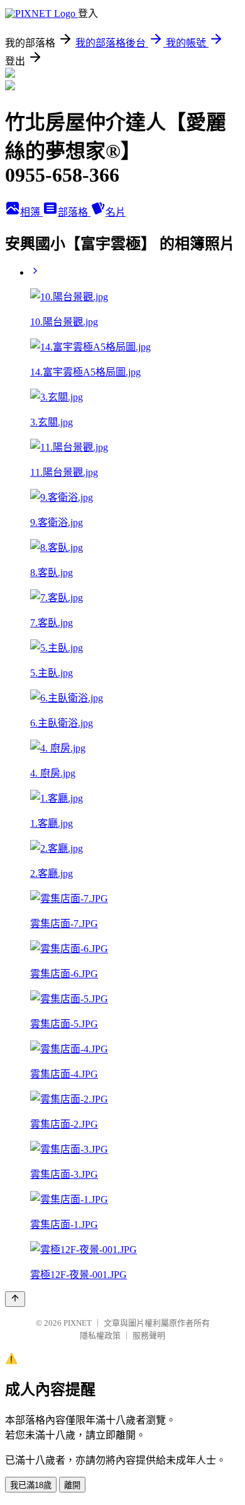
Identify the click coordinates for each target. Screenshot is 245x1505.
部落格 (74, 212)
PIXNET (77, 1323)
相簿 (31, 212)
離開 (72, 1485)
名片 (116, 212)
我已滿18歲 (31, 1485)
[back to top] (15, 1299)
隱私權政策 (100, 1335)
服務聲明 (149, 1335)
